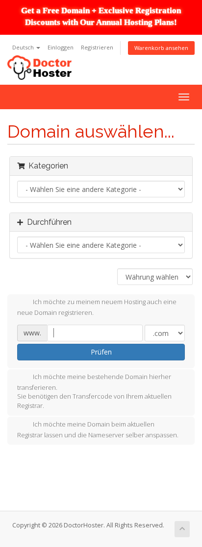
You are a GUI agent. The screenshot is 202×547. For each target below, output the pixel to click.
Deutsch (23, 47)
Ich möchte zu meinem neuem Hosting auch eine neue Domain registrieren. (97, 307)
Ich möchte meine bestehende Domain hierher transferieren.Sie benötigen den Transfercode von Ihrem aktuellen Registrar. (94, 391)
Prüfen (101, 352)
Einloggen (61, 47)
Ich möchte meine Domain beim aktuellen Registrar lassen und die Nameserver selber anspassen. (97, 429)
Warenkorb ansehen (161, 47)
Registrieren (97, 47)
